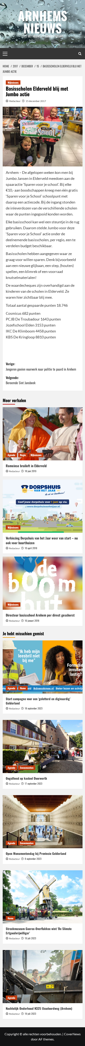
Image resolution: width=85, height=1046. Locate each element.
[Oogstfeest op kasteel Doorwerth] (43, 746)
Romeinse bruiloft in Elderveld (26, 465)
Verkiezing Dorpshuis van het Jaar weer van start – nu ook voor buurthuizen (42, 540)
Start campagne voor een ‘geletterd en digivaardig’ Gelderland (38, 700)
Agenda (11, 455)
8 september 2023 (33, 858)
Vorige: (41, 366)
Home (23, 688)
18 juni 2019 (30, 471)
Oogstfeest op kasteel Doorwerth (26, 778)
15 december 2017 (36, 101)
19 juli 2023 (30, 938)
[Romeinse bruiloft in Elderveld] (43, 433)
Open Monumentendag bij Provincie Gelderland (36, 853)
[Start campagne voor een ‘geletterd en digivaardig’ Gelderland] (43, 667)
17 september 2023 (33, 783)
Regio (23, 455)
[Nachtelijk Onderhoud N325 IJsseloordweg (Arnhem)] (43, 976)
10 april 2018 (31, 548)
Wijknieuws (13, 82)
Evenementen (26, 767)
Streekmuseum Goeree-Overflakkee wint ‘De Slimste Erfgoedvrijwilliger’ (39, 930)
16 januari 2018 (32, 620)
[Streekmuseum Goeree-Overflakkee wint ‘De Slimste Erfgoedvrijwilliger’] (43, 896)
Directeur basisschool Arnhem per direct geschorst (40, 615)
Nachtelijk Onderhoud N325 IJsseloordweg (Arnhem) (39, 1008)
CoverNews (72, 1034)
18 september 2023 (33, 708)
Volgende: (20, 380)
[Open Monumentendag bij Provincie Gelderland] (43, 821)
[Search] (80, 53)
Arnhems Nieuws (42, 21)
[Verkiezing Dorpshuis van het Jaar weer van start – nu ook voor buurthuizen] (43, 506)
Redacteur (15, 101)
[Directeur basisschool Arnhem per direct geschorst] (43, 583)
